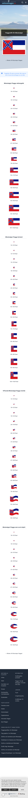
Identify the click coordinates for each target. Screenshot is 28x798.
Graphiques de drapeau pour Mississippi (11, 740)
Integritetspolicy (19, 696)
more (22, 789)
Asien (2, 680)
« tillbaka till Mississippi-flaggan (14, 60)
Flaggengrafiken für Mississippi (9, 730)
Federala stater (5, 705)
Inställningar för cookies (19, 700)
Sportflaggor (4, 722)
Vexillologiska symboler (18, 676)
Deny (5, 789)
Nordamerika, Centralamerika (5, 693)
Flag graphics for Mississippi (8, 733)
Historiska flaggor (5, 718)
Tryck (16, 692)
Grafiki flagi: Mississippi (7, 746)
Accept (14, 789)
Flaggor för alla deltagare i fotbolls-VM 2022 (20, 682)
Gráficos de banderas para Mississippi (11, 736)
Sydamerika (4, 697)
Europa (3, 689)
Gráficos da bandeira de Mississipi (10, 749)
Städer (3, 708)
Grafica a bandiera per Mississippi (10, 743)
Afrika (2, 677)
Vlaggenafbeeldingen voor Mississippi (11, 753)
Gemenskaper (4, 712)
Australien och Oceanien (5, 684)
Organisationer (5, 715)
